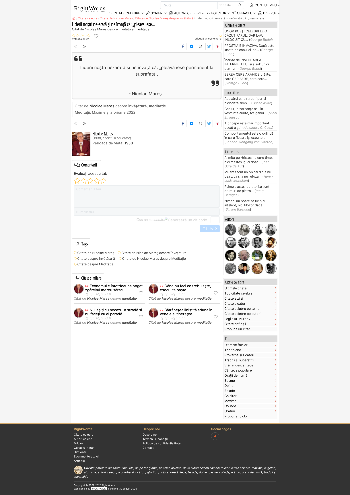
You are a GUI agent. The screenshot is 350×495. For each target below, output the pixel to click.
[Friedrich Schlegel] (271, 230)
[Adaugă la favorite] (96, 35)
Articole (79, 461)
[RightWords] (74, 18)
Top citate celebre (238, 293)
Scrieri (156, 13)
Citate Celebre (126, 13)
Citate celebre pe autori (242, 314)
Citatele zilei (233, 298)
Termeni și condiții (155, 439)
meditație (129, 298)
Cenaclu (244, 13)
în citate (225, 5)
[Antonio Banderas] (244, 243)
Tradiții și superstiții (239, 360)
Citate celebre (83, 434)
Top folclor (232, 350)
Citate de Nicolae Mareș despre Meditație (154, 258)
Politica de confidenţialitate (161, 443)
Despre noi (150, 434)
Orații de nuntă (235, 375)
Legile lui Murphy (237, 319)
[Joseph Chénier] (271, 255)
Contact (148, 447)
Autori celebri (187, 13)
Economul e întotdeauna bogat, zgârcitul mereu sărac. (114, 288)
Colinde (230, 406)
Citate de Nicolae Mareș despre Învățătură (153, 253)
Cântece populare (238, 370)
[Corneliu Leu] (244, 255)
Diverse (269, 13)
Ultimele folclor (236, 345)
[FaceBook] (215, 436)
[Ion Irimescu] (244, 268)
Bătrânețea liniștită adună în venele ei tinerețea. (186, 312)
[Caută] (239, 5)
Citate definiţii (235, 324)
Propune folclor (236, 416)
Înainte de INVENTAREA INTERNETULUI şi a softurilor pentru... (246, 64)
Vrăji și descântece (238, 365)
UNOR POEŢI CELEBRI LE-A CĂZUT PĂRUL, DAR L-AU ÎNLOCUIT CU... (245, 35)
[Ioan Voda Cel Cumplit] (271, 243)
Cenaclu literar (84, 447)
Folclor (218, 13)
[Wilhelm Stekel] (271, 268)
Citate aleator (234, 303)
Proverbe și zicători (239, 355)
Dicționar (80, 452)
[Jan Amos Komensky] (257, 230)
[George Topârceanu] (230, 243)
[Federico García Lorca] (230, 255)
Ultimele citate (235, 288)
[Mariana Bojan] (257, 268)
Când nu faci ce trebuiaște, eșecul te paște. (185, 288)
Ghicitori (230, 396)
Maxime (230, 401)
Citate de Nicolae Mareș (95, 253)
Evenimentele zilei (86, 456)
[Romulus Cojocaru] (244, 230)
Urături (229, 411)
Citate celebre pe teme (241, 309)
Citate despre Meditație (95, 264)
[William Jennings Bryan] (230, 230)
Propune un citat (237, 329)
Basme (229, 380)
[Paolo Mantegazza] (230, 268)
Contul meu (265, 5)
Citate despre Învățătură (96, 258)
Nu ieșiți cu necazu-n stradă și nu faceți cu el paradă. (113, 312)
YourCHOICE (99, 488)
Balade (229, 391)
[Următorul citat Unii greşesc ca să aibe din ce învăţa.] (84, 46)
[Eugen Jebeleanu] (257, 255)
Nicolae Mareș (147, 93)
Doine (228, 386)
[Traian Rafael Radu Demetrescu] (257, 243)
